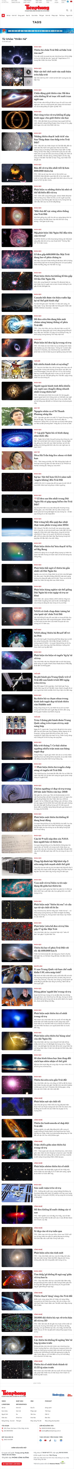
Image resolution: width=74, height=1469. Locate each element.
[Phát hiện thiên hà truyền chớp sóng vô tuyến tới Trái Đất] (17, 772)
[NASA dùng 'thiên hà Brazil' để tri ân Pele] (17, 638)
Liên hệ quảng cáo (46, 1447)
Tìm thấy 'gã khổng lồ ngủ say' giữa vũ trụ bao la (53, 1276)
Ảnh (32, 1423)
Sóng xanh (21, 15)
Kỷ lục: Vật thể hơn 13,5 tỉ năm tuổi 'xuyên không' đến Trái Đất (52, 478)
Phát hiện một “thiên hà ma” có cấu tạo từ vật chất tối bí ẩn (52, 906)
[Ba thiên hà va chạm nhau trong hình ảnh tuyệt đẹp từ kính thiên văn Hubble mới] (17, 703)
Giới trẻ (47, 15)
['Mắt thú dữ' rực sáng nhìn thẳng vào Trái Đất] (17, 216)
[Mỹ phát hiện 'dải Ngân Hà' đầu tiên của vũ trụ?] (17, 238)
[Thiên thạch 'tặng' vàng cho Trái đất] (17, 1301)
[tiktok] (51, 1462)
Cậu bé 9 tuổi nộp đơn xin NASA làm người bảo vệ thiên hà (51, 840)
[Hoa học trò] (69, 1417)
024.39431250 (8, 1452)
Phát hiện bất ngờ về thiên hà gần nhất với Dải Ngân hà (52, 569)
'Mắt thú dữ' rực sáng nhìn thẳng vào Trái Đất (51, 213)
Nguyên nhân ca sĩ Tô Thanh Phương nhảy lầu (49, 413)
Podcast (48, 1423)
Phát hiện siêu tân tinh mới (48, 1252)
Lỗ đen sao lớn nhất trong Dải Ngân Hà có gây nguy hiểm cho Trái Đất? (53, 501)
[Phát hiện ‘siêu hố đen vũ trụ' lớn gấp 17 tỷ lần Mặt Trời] (17, 931)
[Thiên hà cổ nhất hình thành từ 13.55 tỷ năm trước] (17, 1369)
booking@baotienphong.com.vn (51, 1452)
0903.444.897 (8, 1461)
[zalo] (56, 1462)
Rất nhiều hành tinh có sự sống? (51, 364)
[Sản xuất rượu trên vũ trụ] (17, 1193)
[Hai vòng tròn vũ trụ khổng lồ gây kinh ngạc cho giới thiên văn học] (17, 120)
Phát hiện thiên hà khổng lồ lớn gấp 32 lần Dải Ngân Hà (53, 277)
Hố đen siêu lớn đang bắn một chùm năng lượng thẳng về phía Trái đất (51, 322)
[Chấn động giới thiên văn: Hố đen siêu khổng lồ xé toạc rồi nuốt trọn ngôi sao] (17, 98)
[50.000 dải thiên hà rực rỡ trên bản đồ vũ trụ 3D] (17, 1322)
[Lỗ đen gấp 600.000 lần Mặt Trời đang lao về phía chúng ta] (17, 259)
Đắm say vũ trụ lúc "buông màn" (51, 1385)
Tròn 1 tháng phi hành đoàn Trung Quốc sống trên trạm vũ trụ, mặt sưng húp (52, 723)
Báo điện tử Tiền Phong (37, 8)
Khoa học (37, 47)
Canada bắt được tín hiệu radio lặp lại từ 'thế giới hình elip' (52, 299)
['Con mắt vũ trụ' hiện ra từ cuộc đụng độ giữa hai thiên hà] (17, 888)
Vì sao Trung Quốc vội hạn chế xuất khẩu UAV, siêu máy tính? (53, 971)
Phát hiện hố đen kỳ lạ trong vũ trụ (52, 342)
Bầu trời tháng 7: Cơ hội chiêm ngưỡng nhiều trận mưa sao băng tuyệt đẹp (52, 748)
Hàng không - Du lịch (8, 1442)
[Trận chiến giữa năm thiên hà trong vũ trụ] (17, 1150)
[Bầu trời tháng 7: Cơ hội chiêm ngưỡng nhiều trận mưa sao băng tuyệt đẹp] (17, 750)
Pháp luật (55, 15)
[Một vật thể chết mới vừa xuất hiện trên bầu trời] (17, 77)
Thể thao (62, 15)
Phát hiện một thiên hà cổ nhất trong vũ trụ (50, 1015)
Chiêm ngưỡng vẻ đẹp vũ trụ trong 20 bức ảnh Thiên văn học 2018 (52, 790)
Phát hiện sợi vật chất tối (47, 1101)
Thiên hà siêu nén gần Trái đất (50, 1079)
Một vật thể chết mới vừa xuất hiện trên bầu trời (52, 73)
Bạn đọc (47, 1439)
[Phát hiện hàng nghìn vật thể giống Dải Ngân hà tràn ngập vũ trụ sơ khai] (17, 595)
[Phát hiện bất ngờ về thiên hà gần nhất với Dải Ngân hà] (17, 573)
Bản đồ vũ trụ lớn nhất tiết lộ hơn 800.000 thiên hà (51, 169)
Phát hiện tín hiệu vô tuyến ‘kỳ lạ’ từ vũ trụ (53, 657)
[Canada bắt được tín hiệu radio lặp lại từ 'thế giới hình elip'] (17, 302)
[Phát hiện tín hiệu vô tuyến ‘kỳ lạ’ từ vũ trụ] (17, 660)
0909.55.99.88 (46, 1450)
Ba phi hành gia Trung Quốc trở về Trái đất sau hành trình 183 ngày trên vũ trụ (52, 679)
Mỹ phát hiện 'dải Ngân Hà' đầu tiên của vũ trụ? (53, 234)
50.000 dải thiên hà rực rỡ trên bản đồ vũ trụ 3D (53, 1319)
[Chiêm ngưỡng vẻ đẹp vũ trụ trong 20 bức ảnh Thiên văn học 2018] (17, 794)
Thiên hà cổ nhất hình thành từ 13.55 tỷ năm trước (50, 1366)
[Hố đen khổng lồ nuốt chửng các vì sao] (17, 1214)
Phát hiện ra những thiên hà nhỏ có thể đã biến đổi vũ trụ (53, 191)
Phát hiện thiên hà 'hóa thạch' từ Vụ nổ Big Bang (53, 548)
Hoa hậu (33, 1439)
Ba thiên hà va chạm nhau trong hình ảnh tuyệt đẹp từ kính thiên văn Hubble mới (51, 701)
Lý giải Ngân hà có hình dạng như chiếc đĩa (51, 434)
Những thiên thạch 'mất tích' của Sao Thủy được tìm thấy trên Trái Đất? (52, 139)
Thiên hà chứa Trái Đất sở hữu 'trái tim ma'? (52, 51)
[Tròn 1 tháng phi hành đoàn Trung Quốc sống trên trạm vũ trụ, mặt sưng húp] (17, 725)
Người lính (69, 15)
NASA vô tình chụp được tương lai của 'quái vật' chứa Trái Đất (52, 613)
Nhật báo (19, 1423)
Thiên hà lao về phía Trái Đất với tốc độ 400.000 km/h (51, 949)
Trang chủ (3, 15)
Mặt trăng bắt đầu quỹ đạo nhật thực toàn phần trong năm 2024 (51, 523)
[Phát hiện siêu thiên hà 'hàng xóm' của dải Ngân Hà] (17, 1041)
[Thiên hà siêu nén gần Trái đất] (17, 1085)
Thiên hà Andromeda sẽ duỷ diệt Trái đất (51, 1125)
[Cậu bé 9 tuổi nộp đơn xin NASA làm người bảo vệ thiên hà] (17, 844)
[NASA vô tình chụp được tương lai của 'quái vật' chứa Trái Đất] (17, 616)
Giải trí (37, 408)
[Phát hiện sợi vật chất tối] (17, 1106)
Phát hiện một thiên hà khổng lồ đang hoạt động (51, 819)
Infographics (21, 1426)
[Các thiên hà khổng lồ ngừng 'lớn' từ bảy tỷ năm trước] (17, 1345)
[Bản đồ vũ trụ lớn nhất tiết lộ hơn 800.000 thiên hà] (17, 173)
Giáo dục (4, 1439)
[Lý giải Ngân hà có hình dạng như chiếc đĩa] (17, 438)
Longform (6, 1426)
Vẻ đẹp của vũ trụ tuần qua (48, 1231)
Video (4, 1423)
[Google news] (61, 1462)
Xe (17, 1436)
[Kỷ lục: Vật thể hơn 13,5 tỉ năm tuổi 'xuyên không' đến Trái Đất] (17, 482)
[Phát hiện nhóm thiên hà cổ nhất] (17, 1171)
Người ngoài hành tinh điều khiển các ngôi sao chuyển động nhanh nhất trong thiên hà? (52, 388)
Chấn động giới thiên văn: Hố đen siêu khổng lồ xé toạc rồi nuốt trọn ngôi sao (52, 96)
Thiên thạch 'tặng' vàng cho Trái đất (53, 1295)
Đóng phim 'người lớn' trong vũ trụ (52, 991)
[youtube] (71, 1)
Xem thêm (37, 1405)
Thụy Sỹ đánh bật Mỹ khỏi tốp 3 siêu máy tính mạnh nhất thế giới (52, 863)
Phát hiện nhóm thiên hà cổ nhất (51, 1166)
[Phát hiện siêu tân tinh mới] (17, 1258)
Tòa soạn (5, 1447)
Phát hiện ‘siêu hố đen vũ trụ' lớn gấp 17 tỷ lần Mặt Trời (51, 928)
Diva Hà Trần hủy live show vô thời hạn (53, 457)
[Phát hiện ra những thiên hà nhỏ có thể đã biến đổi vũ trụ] (17, 194)
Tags (37, 22)
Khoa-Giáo (38, 1271)
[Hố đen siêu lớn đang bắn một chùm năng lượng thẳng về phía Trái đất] (17, 324)
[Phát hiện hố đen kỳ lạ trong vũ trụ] (17, 348)
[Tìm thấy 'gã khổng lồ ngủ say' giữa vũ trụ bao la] (17, 1279)
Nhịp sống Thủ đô (36, 1442)
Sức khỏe (34, 15)
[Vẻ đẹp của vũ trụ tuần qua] (17, 1236)
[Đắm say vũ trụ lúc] (17, 1391)
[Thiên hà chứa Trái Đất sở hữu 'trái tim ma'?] (17, 55)
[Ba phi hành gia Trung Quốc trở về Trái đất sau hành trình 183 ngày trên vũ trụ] (17, 682)
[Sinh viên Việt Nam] (58, 1417)
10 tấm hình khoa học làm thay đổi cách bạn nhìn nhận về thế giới (52, 1060)
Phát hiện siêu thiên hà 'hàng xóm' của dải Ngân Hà (52, 1037)
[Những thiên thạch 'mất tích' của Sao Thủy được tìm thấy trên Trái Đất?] (17, 141)
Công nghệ (38, 1098)
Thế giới (41, 15)
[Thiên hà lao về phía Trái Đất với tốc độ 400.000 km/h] (17, 953)
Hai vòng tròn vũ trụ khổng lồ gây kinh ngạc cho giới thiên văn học (52, 116)
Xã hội (8, 15)
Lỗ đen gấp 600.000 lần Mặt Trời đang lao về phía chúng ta (52, 256)
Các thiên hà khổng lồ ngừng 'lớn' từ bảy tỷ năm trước (53, 1341)
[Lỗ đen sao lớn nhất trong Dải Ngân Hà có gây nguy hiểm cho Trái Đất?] (17, 504)
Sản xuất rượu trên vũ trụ (47, 1187)
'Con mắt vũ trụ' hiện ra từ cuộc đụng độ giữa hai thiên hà (50, 884)
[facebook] (68, 1)
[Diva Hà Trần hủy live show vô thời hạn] (17, 460)
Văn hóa (33, 1436)
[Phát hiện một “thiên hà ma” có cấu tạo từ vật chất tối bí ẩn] (17, 909)
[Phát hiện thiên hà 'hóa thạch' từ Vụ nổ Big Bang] (17, 551)
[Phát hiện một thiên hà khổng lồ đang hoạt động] (17, 822)
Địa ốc (28, 15)
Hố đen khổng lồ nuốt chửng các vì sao (52, 1211)
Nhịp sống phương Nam (52, 1442)
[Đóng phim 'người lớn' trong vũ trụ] (17, 997)
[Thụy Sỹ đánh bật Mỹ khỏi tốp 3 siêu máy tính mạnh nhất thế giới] (17, 866)
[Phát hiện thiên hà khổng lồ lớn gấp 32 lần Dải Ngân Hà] (17, 281)
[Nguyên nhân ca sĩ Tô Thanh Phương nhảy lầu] (17, 416)
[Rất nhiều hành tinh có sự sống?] (17, 369)
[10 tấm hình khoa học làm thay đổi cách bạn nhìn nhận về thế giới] (17, 1063)
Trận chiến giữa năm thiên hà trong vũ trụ (50, 1146)
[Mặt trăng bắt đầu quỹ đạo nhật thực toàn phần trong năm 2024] (17, 527)
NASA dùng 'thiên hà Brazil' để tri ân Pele (52, 634)
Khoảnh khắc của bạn (42, 1383)
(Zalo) (53, 1450)
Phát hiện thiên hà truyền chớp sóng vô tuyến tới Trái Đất (52, 769)
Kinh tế (14, 15)
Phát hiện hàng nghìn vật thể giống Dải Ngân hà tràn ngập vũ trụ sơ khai (53, 592)
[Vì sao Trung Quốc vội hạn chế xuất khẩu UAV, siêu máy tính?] (17, 974)
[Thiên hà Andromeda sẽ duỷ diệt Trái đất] (17, 1128)
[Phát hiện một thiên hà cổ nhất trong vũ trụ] (17, 1018)
